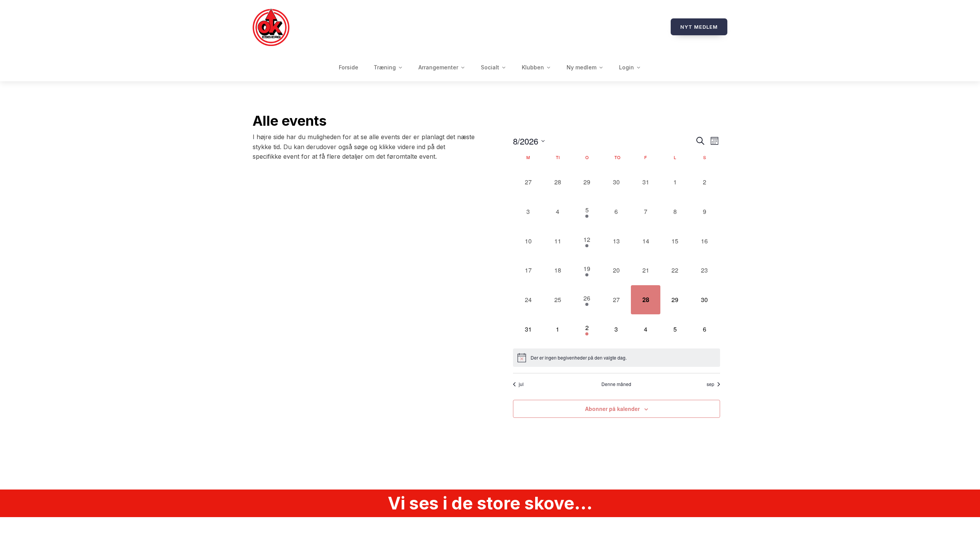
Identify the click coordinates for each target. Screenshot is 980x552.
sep (710, 384)
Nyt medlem (699, 27)
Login (626, 67)
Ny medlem (581, 67)
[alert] (616, 357)
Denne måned (616, 384)
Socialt (490, 67)
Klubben (533, 67)
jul (521, 384)
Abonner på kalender (612, 408)
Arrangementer (438, 67)
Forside (348, 67)
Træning (385, 67)
